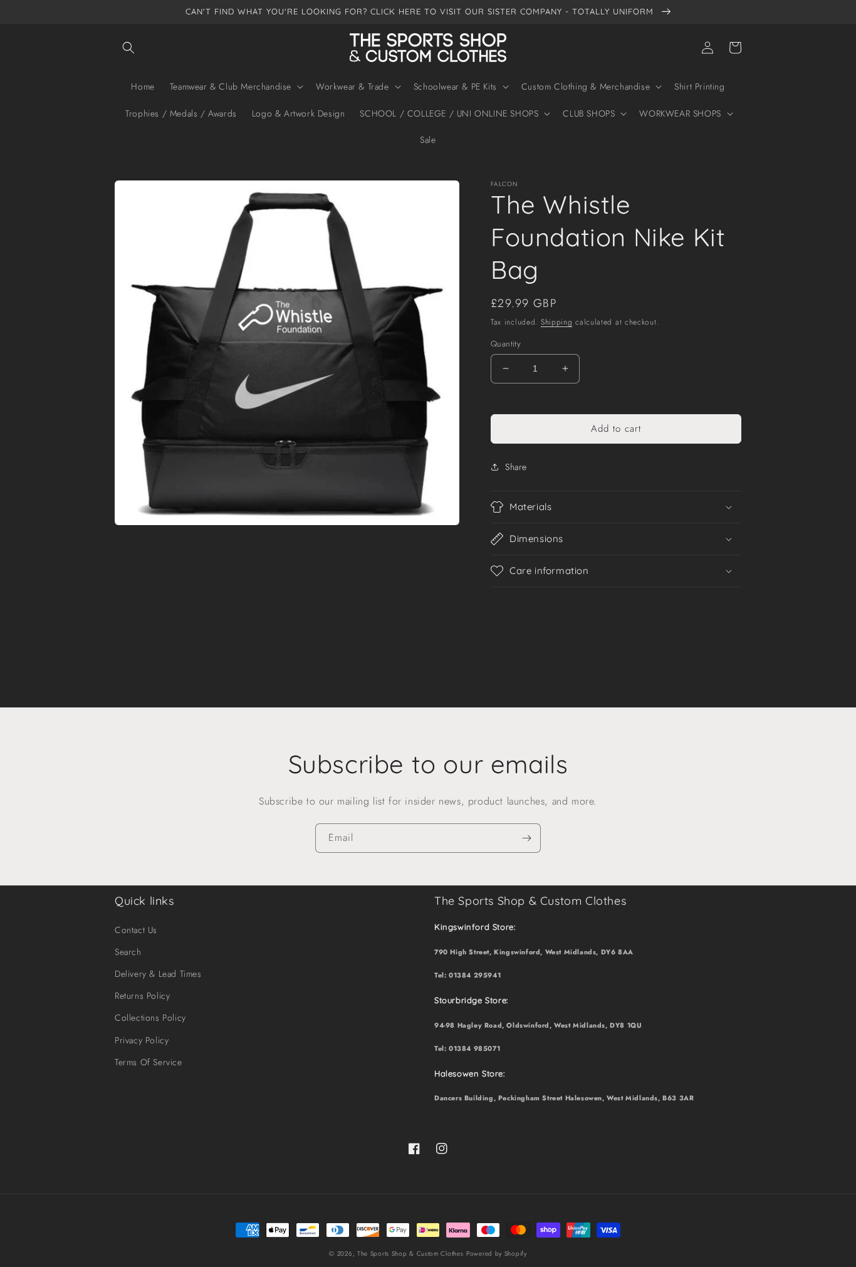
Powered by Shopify (496, 1253)
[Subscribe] (526, 838)
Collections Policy (150, 1017)
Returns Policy (142, 995)
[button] (128, 47)
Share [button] (516, 467)
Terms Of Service (148, 1062)
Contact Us (136, 930)
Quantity (506, 344)
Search (128, 952)
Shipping (557, 322)
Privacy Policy (142, 1040)
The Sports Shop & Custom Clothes (410, 1253)
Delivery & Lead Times (158, 973)
